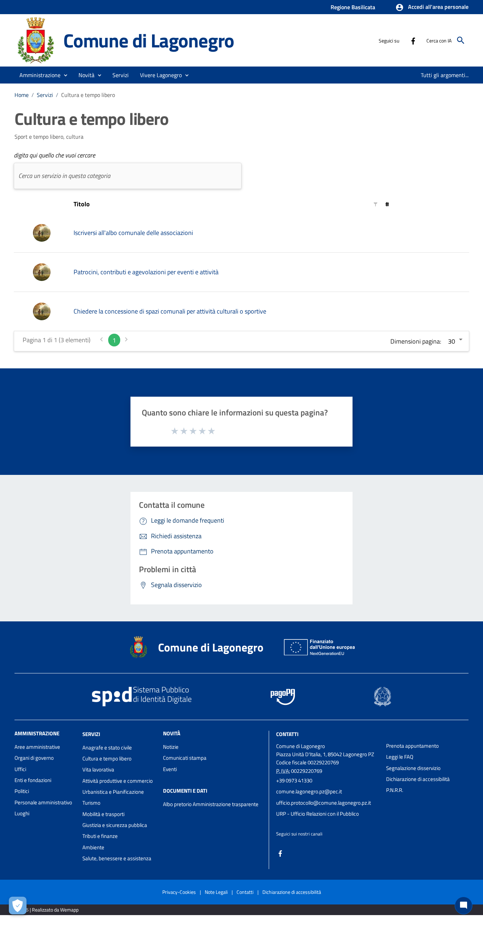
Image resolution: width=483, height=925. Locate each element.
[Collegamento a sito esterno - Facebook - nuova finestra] (413, 40)
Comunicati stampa (184, 758)
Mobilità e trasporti (103, 814)
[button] (432, 7)
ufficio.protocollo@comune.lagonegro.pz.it (323, 803)
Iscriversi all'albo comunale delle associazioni (133, 232)
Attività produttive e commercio (117, 781)
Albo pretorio (177, 804)
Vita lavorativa (98, 769)
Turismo (91, 803)
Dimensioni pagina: (415, 341)
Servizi (45, 95)
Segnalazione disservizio (413, 768)
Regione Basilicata (353, 7)
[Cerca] (461, 40)
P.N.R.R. (394, 790)
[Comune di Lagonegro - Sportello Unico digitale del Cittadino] (35, 40)
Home (21, 95)
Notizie (171, 747)
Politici (21, 791)
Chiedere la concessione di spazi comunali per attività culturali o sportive (170, 311)
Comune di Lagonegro (148, 40)
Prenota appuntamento (412, 746)
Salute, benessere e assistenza (116, 858)
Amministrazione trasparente (225, 804)
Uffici (20, 769)
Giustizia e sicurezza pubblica (114, 825)
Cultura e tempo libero (107, 758)
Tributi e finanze (100, 836)
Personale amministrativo (43, 802)
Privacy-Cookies (179, 892)
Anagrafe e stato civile (107, 747)
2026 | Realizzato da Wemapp (47, 909)
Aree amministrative (37, 747)
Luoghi (21, 813)
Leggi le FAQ (399, 757)
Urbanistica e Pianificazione (113, 792)
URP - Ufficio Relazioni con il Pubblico (317, 814)
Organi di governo (34, 758)
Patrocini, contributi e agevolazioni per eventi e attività (146, 272)
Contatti (287, 734)
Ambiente (93, 847)
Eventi (170, 769)
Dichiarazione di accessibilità (418, 779)
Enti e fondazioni (32, 780)
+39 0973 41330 (294, 780)
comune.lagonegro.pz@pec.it (309, 791)
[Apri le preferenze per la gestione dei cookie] (18, 905)
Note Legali (216, 892)
